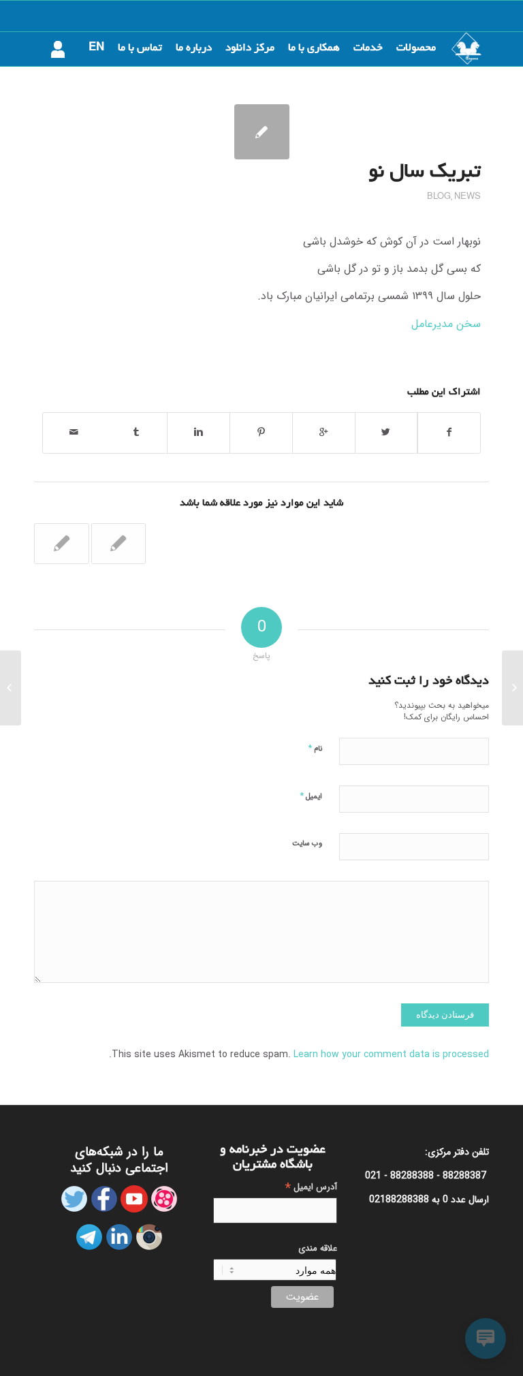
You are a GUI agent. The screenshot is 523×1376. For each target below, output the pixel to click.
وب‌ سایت (307, 843)
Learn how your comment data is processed (391, 1054)
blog (439, 197)
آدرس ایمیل (311, 1187)
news (467, 197)
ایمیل (311, 796)
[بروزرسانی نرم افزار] (61, 543)
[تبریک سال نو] (261, 131)
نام (315, 748)
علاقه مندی (317, 1248)
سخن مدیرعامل (446, 323)
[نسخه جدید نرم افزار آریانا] (118, 543)
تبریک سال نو (424, 173)
